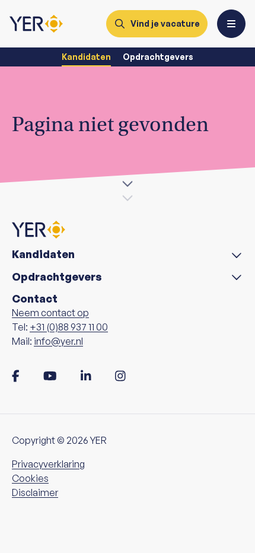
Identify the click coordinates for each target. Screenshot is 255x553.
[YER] (36, 24)
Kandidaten (86, 57)
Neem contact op (50, 313)
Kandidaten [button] (43, 254)
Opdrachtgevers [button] (57, 277)
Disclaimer (35, 492)
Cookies (30, 478)
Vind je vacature (165, 23)
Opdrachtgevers (158, 57)
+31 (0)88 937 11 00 (69, 327)
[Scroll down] (127, 185)
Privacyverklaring (48, 464)
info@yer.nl (58, 341)
